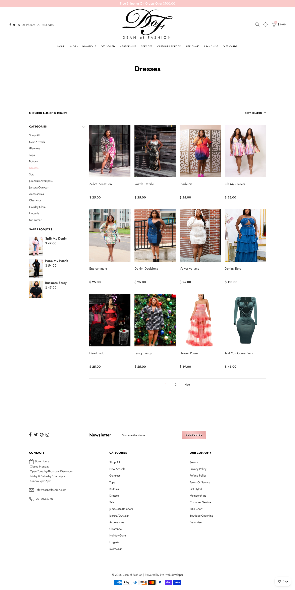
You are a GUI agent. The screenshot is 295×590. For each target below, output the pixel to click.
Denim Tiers (233, 268)
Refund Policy (198, 475)
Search (194, 462)
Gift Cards (230, 46)
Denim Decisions (146, 268)
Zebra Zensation (100, 184)
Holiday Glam (37, 207)
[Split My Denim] (36, 246)
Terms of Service (200, 482)
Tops (32, 155)
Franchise (211, 46)
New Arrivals (37, 142)
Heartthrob (96, 353)
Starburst (186, 184)
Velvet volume (189, 268)
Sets (31, 174)
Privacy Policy (198, 469)
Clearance (35, 200)
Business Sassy (56, 282)
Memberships (128, 46)
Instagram (47, 434)
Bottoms (34, 161)
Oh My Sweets (235, 184)
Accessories (36, 194)
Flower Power (189, 353)
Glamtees (34, 148)
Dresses (34, 168)
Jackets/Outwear (39, 187)
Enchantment (98, 268)
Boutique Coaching (201, 515)
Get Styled (108, 46)
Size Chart (192, 46)
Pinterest (42, 434)
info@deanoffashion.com (51, 490)
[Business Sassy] (36, 289)
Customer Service (169, 46)
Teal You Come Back (239, 353)
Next (187, 384)
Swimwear (35, 220)
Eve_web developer (171, 575)
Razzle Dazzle (144, 184)
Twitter (36, 434)
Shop (72, 46)
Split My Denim (56, 238)
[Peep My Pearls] (36, 268)
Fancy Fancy (143, 353)
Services (147, 46)
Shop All (34, 135)
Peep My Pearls (56, 260)
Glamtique (89, 46)
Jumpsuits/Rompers (41, 181)
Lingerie (34, 213)
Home (61, 46)
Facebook (30, 434)
